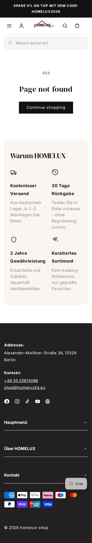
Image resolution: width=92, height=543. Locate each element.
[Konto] (21, 26)
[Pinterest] (48, 401)
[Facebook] (7, 401)
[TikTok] (27, 401)
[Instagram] (17, 401)
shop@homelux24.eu (24, 387)
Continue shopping (46, 107)
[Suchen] (65, 26)
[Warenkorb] (77, 26)
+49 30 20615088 (21, 380)
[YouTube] (37, 401)
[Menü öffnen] (9, 26)
